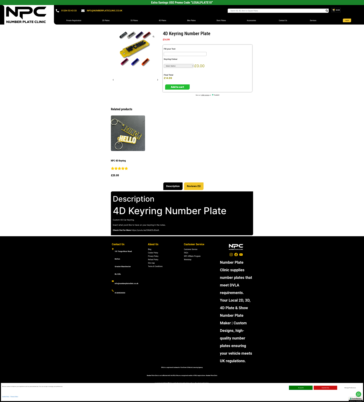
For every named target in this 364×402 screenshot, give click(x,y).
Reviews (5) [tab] (194, 186)
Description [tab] (173, 186)
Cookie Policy (5, 396)
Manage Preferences (350, 387)
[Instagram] (231, 254)
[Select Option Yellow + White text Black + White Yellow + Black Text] (179, 66)
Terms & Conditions (155, 266)
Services (313, 20)
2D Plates (106, 20)
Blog (149, 249)
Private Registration (73, 20)
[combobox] (276, 11)
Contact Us (283, 20)
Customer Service (190, 249)
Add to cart (177, 87)
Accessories (251, 20)
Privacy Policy (14, 396)
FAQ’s (186, 253)
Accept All (301, 387)
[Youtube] (241, 254)
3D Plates (134, 20)
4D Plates (162, 20)
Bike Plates (191, 20)
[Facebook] (236, 254)
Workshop (187, 259)
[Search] (327, 11)
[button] (153, 36)
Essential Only (325, 387)
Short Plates (221, 20)
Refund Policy (153, 259)
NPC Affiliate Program (192, 256)
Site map (151, 263)
